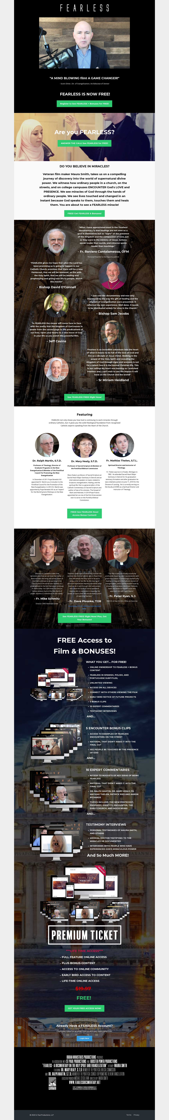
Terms (128, 1115)
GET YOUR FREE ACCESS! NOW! (84, 1008)
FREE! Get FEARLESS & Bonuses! (84, 213)
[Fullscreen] (128, 66)
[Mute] (120, 66)
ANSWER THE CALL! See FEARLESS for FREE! (84, 143)
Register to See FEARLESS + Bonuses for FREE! (84, 104)
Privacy (136, 1115)
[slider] (82, 66)
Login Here (84, 1038)
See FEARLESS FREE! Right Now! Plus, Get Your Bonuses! (85, 618)
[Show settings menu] (124, 66)
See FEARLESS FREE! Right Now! (84, 397)
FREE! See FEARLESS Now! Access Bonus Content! (84, 513)
